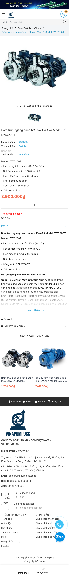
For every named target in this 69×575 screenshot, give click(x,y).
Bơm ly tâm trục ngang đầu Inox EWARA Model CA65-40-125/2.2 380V (50, 380)
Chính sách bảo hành (47, 532)
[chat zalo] (60, 537)
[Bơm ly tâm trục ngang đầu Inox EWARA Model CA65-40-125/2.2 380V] (51, 358)
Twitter (29, 401)
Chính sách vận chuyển (48, 523)
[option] (34, 69)
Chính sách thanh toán (48, 519)
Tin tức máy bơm (10, 532)
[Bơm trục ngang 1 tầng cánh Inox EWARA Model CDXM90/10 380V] (17, 358)
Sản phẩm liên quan (34, 336)
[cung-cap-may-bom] (34, 4)
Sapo (42, 561)
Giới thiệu (6, 523)
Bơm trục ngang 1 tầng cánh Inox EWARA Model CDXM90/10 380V (17, 380)
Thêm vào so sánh (11, 213)
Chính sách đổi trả (45, 528)
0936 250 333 (22, 481)
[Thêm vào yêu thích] (66, 130)
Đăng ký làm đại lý (11, 541)
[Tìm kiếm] (64, 22)
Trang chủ (6, 519)
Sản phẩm (6, 528)
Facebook (16, 401)
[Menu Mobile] (3, 14)
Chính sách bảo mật (46, 537)
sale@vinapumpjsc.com (22, 475)
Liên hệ (5, 546)
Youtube (41, 401)
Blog (3, 537)
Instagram (55, 401)
